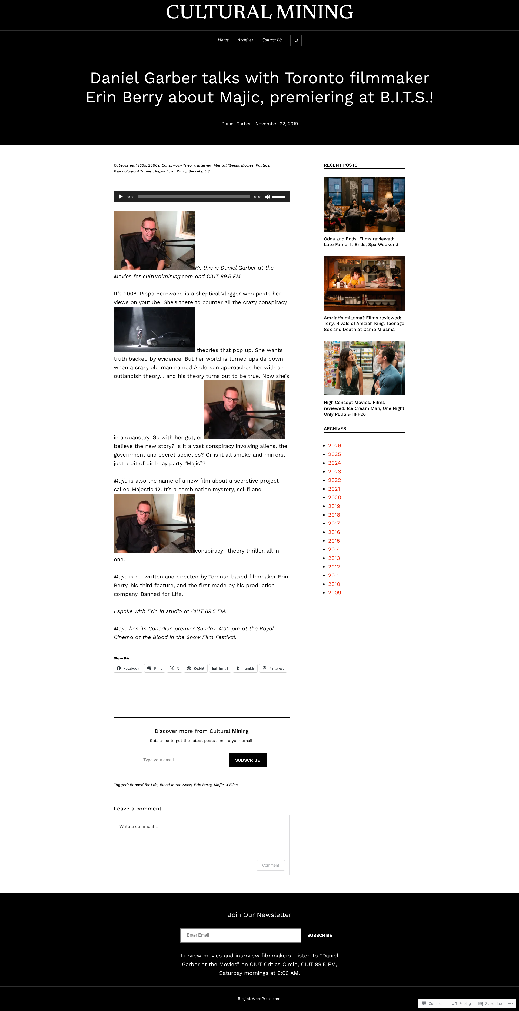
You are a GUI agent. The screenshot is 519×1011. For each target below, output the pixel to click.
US (207, 171)
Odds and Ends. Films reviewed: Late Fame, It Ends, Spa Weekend (361, 241)
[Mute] (267, 196)
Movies (247, 165)
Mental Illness (226, 165)
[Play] (121, 196)
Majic (219, 785)
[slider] (279, 196)
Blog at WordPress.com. (259, 998)
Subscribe (247, 760)
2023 (334, 471)
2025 (334, 454)
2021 (334, 488)
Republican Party (170, 171)
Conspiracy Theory (178, 165)
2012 (334, 566)
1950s (141, 165)
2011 (333, 575)
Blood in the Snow (176, 785)
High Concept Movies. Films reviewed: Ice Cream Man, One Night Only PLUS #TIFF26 (364, 408)
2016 (334, 532)
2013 (334, 558)
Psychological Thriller (133, 171)
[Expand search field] (296, 40)
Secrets (195, 171)
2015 (334, 540)
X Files (232, 785)
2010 (334, 584)
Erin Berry (203, 785)
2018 (334, 514)
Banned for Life (144, 785)
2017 (334, 523)
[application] (202, 196)
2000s (153, 165)
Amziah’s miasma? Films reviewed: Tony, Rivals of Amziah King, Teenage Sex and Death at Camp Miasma (364, 323)
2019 (334, 506)
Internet (204, 165)
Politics (262, 165)
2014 (334, 549)
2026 (334, 445)
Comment (270, 865)
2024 (334, 463)
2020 (334, 497)
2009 (334, 592)
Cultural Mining (259, 14)
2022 (334, 480)
